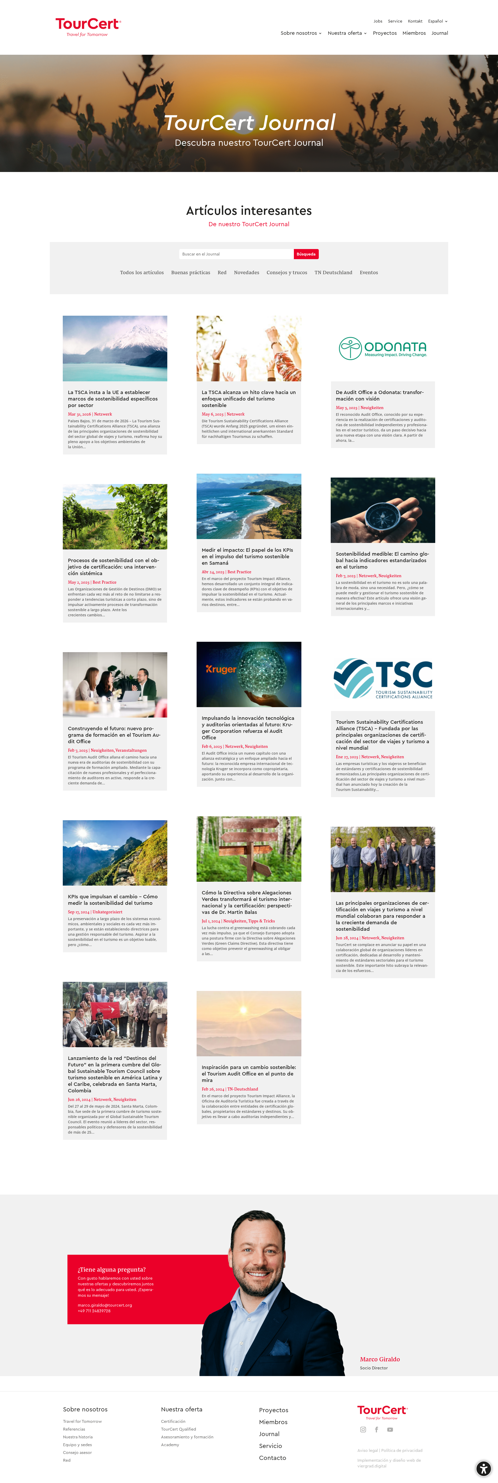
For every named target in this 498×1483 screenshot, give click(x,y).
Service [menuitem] (395, 21)
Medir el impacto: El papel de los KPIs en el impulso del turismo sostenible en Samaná (247, 557)
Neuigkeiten (102, 750)
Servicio (270, 1446)
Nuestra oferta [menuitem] (345, 33)
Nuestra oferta (182, 1409)
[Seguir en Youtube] (390, 1429)
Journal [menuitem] (440, 33)
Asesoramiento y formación (187, 1437)
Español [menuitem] (435, 21)
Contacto (272, 1458)
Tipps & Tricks (261, 920)
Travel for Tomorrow (82, 1421)
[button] (142, 272)
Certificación (173, 1421)
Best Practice (104, 582)
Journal (269, 1434)
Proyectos (273, 1410)
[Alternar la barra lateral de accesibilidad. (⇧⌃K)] (484, 1469)
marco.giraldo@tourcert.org (105, 1305)
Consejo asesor (77, 1453)
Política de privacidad (402, 1450)
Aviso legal (367, 1450)
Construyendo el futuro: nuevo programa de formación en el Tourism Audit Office (114, 735)
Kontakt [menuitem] (415, 21)
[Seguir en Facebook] (376, 1429)
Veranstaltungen (131, 750)
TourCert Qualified (178, 1429)
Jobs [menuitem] (378, 21)
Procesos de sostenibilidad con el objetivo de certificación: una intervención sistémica (113, 567)
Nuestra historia (78, 1437)
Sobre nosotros (85, 1409)
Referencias (74, 1429)
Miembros (273, 1422)
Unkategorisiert (107, 911)
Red (67, 1460)
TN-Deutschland (242, 1089)
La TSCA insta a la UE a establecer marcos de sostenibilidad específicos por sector (113, 399)
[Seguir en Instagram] (363, 1429)
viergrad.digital (371, 1466)
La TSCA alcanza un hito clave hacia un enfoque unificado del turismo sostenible (249, 399)
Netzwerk (103, 414)
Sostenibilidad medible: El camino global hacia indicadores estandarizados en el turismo (382, 560)
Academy (170, 1445)
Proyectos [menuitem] (385, 33)
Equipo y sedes (77, 1445)
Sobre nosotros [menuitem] (299, 33)
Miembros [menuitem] (414, 33)
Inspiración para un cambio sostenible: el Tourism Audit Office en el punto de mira (249, 1074)
